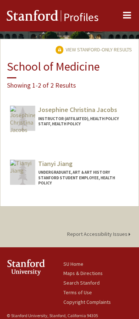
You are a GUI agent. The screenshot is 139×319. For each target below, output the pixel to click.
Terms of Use (77, 292)
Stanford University (35, 267)
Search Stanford (81, 282)
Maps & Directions (83, 273)
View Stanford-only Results (98, 49)
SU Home (73, 264)
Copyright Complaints (87, 302)
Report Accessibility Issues (98, 234)
